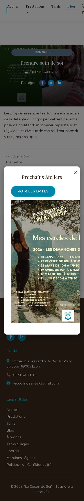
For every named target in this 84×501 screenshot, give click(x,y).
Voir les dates (33, 191)
